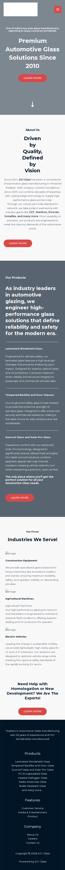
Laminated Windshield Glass (32, 761)
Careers (32, 838)
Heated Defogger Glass (32, 777)
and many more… (32, 790)
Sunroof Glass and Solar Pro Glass (32, 769)
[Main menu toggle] (58, 9)
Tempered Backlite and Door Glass (32, 765)
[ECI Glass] (21, 9)
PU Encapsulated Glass (32, 773)
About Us (32, 834)
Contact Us (32, 842)
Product (32, 816)
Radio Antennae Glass (32, 781)
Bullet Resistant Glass (32, 785)
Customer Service (33, 808)
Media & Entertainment (32, 812)
